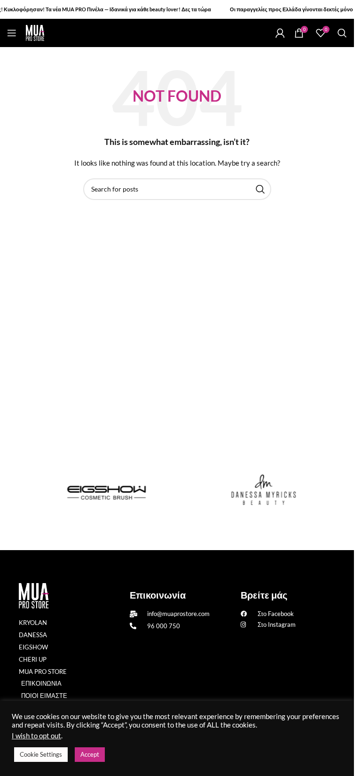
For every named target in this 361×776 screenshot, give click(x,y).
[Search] (342, 33)
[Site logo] (35, 32)
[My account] (280, 33)
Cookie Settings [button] (41, 754)
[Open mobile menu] (11, 33)
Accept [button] (89, 754)
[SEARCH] (260, 189)
